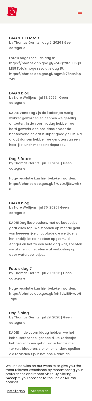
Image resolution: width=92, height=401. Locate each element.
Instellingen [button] (16, 391)
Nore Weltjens (25, 97)
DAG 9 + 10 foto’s (24, 38)
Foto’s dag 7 (20, 268)
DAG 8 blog (19, 203)
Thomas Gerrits (27, 42)
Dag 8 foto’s (20, 158)
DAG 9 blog (19, 93)
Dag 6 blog (19, 313)
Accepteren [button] (39, 391)
